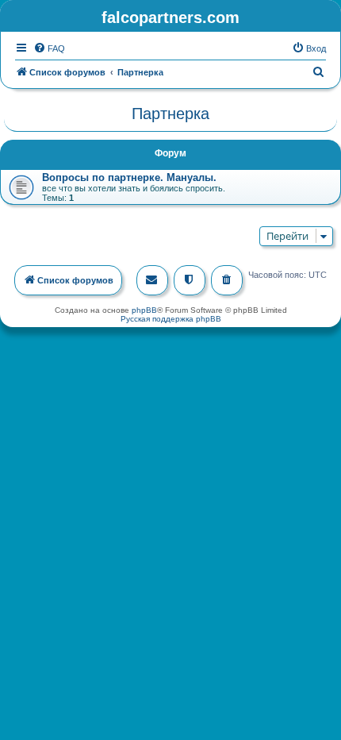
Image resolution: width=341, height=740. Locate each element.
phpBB (144, 310)
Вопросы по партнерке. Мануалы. (129, 177)
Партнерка (170, 113)
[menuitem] (49, 48)
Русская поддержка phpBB (171, 318)
